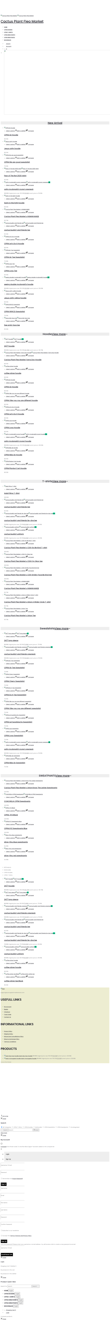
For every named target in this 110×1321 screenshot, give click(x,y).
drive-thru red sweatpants (15, 855)
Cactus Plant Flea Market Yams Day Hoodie (22, 359)
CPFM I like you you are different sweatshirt (22, 708)
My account (7, 1007)
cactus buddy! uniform (14, 534)
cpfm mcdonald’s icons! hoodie (17, 441)
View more (59, 334)
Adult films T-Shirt (12, 493)
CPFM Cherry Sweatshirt (14, 681)
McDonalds (7, 40)
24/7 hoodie (9, 346)
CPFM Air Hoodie (11, 135)
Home (5, 27)
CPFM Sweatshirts (9, 35)
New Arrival (55, 123)
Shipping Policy (8, 1034)
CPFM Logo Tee (10, 271)
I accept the (16, 1236)
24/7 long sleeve (11, 640)
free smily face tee (12, 325)
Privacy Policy (8, 1031)
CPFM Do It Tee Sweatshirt (15, 695)
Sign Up (4, 1241)
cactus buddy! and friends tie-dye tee (20, 520)
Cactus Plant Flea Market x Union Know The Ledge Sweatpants (30, 787)
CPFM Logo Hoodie (12, 427)
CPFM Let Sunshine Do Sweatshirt (18, 722)
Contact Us (7, 1017)
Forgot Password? (17, 1178)
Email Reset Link (6, 1254)
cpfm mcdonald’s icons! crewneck (18, 189)
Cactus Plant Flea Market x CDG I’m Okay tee (23, 561)
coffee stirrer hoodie (12, 373)
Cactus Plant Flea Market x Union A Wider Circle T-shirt (27, 602)
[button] (29, 131)
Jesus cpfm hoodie (12, 148)
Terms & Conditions (10, 1042)
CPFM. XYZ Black (11, 815)
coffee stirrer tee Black (13, 981)
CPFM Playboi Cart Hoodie (15, 468)
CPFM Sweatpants (9, 37)
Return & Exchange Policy (11, 1039)
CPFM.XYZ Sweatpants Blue (15, 828)
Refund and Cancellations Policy (13, 1036)
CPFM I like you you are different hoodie (21, 400)
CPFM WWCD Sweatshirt (14, 311)
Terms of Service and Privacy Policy (20, 1236)
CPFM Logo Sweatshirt (13, 735)
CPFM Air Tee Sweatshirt (14, 257)
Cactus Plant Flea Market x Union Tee (20, 615)
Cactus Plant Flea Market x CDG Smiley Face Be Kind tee (28, 575)
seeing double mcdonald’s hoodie (18, 284)
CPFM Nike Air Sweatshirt (14, 763)
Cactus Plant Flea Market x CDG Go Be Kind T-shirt (25, 547)
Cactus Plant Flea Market (22, 21)
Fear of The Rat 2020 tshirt (15, 175)
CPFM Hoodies (8, 29)
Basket (6, 1009)
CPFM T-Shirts (8, 32)
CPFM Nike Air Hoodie (13, 455)
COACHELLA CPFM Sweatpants (17, 801)
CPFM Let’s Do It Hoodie (14, 243)
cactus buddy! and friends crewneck (19, 654)
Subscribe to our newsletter (10, 1230)
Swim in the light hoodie (14, 203)
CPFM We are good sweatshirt (17, 162)
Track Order (7, 1014)
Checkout (7, 1012)
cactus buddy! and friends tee (17, 230)
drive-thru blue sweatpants (16, 842)
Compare (3, 1146)
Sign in (3, 1184)
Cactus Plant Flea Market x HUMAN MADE (21, 216)
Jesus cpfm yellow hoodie (15, 298)
